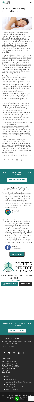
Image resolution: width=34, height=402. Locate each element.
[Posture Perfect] (5, 2)
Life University (10, 384)
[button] (31, 2)
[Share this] (8, 159)
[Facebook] (9, 352)
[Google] (14, 352)
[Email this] (4, 159)
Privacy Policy (22, 397)
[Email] (4, 352)
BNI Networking (11, 379)
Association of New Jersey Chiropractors (19, 382)
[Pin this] (21, 159)
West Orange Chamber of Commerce (17, 387)
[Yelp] (23, 352)
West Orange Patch (12, 389)
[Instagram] (18, 352)
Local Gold (20, 399)
